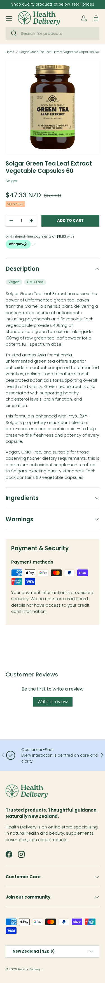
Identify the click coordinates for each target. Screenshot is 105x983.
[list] (52, 107)
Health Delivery (29, 969)
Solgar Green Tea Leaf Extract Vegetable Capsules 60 (59, 51)
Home (10, 51)
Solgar (12, 181)
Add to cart (70, 220)
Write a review (53, 701)
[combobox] (52, 33)
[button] (96, 18)
